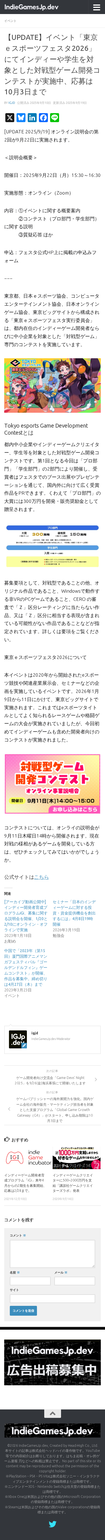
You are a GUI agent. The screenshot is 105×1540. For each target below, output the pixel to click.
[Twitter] (53, 1524)
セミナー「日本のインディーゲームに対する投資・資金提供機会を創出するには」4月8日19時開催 (74, 913)
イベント (10, 20)
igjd (11, 102)
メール (60, 1272)
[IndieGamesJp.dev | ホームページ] (41, 7)
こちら (41, 877)
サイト (14, 1290)
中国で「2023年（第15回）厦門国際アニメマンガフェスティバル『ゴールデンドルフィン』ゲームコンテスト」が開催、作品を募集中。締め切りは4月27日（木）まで (25, 967)
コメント (18, 1235)
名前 (15, 1272)
